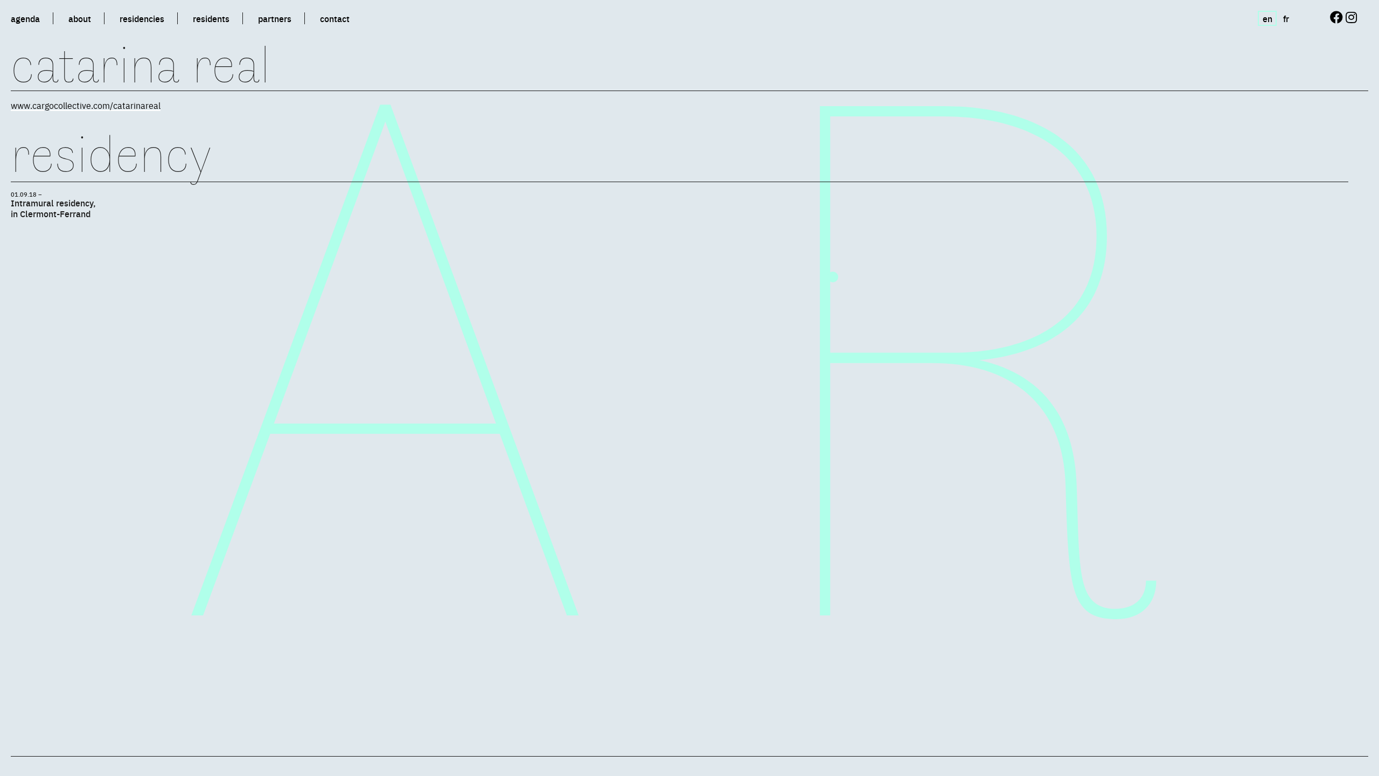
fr (1286, 18)
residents (211, 18)
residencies (142, 18)
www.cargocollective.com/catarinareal (86, 105)
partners (274, 18)
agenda (25, 18)
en (1267, 18)
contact (335, 18)
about (79, 18)
